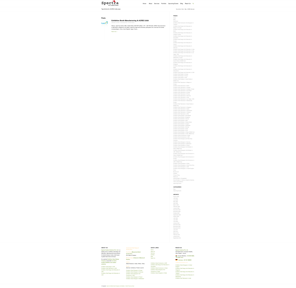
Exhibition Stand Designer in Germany (181, 142)
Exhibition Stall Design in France (180, 75)
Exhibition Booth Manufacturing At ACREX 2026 (130, 20)
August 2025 (176, 216)
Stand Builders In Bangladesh (180, 178)
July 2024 (175, 219)
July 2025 (175, 218)
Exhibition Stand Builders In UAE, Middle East (183, 133)
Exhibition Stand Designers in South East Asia (183, 165)
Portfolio (175, 173)
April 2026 (175, 203)
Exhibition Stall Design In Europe (180, 74)
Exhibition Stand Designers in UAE (181, 166)
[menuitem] (144, 3)
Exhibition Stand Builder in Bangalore (181, 117)
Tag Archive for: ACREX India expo (110, 9)
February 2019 (176, 234)
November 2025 (176, 211)
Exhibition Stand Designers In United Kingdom (183, 168)
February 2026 (176, 206)
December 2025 (176, 209)
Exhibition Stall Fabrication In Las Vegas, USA (183, 99)
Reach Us (175, 176)
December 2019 (176, 228)
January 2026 (176, 208)
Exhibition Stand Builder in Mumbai (181, 127)
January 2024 (176, 223)
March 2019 (176, 233)
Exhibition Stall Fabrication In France (181, 94)
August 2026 (176, 196)
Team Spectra (131, 22)
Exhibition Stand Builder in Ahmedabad (182, 115)
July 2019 (175, 229)
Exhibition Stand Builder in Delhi (180, 120)
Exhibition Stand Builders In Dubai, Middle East (184, 132)
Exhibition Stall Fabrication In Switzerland (182, 110)
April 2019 (175, 231)
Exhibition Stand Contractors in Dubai (181, 135)
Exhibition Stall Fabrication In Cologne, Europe (183, 89)
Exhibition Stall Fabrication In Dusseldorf (182, 90)
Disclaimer (175, 21)
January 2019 (176, 236)
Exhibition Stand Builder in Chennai (181, 118)
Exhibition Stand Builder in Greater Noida (182, 122)
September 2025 (177, 214)
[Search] (193, 3)
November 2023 (176, 226)
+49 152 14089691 (187, 260)
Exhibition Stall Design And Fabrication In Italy (183, 51)
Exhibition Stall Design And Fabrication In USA (183, 72)
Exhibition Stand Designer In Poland (181, 145)
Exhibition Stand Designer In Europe (134, 270)
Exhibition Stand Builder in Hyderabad (181, 125)
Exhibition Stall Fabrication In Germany (182, 95)
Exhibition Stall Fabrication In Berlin (181, 85)
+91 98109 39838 (190, 256)
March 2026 (176, 205)
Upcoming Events (124, 22)
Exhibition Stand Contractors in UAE (181, 137)
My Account (176, 171)
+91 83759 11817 (179, 257)
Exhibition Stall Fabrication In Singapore (182, 107)
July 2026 (175, 198)
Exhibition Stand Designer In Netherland (182, 143)
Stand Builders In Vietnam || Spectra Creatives (183, 180)
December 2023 (176, 224)
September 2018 (177, 238)
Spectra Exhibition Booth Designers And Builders (116, 286)
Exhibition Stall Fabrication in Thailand (181, 112)
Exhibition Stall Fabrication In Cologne (181, 87)
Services (153, 253)
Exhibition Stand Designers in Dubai (181, 163)
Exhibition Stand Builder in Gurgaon (181, 123)
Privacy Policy (176, 175)
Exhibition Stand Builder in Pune (180, 130)
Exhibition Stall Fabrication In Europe (181, 92)
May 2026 (175, 201)
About (174, 18)
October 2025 (176, 213)
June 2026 (175, 200)
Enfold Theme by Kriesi (129, 286)
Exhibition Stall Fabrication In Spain (181, 109)
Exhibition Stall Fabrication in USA (181, 114)
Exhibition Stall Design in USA (180, 77)
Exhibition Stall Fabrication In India (181, 97)
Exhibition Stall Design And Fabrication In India (183, 49)
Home (174, 170)
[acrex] (104, 23)
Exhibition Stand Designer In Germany (134, 272)
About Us (153, 251)
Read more (113, 31)
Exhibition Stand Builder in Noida (180, 128)
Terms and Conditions (178, 181)
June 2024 (175, 221)
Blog (174, 19)
